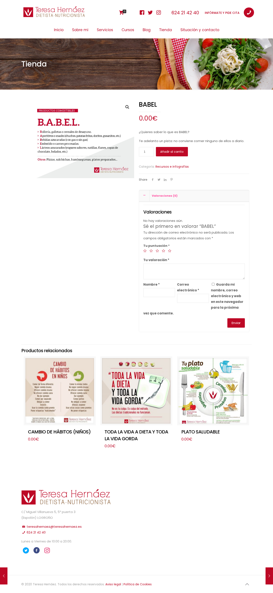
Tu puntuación (156, 246)
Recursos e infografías (172, 166)
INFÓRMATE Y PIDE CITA (222, 13)
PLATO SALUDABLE (200, 432)
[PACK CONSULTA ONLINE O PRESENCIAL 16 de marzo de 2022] (269, 575)
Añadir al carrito (172, 152)
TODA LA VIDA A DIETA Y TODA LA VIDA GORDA (136, 435)
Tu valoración (156, 260)
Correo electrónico (188, 287)
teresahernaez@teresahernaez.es (54, 526)
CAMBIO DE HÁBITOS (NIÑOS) (59, 432)
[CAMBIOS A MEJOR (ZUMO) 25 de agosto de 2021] (3, 575)
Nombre (151, 284)
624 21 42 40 (185, 13)
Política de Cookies (137, 584)
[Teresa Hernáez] (54, 14)
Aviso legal (113, 584)
